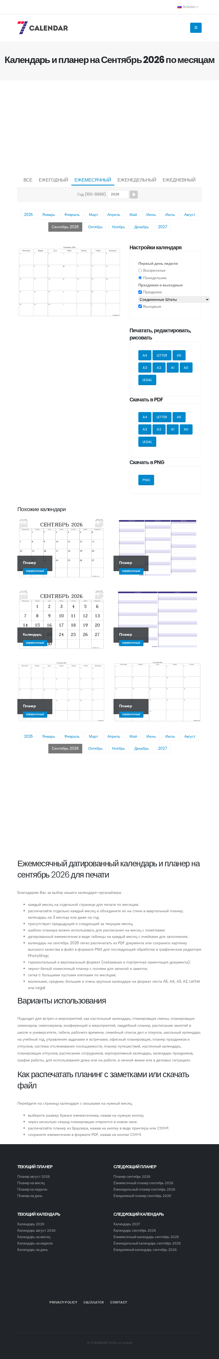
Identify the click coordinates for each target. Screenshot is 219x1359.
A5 (179, 355)
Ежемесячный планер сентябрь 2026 (143, 1183)
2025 (28, 214)
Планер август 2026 (33, 1176)
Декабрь (141, 227)
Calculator (93, 1302)
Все (28, 180)
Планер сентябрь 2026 (132, 1176)
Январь (48, 214)
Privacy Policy (63, 1302)
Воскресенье (154, 270)
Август (189, 214)
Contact (118, 1302)
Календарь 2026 (30, 1224)
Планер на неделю (32, 1189)
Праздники (152, 292)
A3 (145, 367)
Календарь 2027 (127, 1224)
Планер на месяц (31, 1183)
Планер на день (29, 1196)
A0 (186, 367)
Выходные (152, 306)
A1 (172, 367)
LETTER (162, 355)
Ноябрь (118, 227)
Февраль (72, 214)
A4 (145, 355)
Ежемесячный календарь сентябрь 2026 (146, 1237)
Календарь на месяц (33, 1237)
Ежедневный (179, 180)
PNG (146, 480)
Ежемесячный (93, 180)
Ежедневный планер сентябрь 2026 (142, 1196)
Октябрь (95, 227)
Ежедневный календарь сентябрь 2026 (145, 1249)
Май (133, 214)
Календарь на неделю (35, 1243)
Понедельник (154, 278)
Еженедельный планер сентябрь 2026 (144, 1189)
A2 (159, 367)
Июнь (151, 214)
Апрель (113, 214)
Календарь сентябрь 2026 (135, 1230)
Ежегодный (53, 180)
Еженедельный (137, 180)
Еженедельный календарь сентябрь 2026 (147, 1243)
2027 (162, 227)
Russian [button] (189, 7)
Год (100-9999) (91, 194)
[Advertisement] (109, 127)
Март (93, 214)
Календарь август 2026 (36, 1230)
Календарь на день (32, 1249)
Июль (170, 214)
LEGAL (147, 380)
